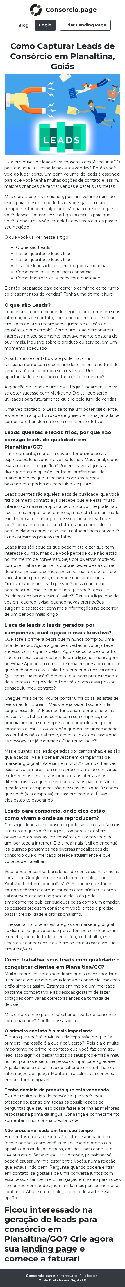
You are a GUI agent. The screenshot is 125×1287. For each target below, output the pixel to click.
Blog (23, 25)
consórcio (14, 330)
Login (45, 25)
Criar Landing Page (85, 25)
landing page (49, 1249)
